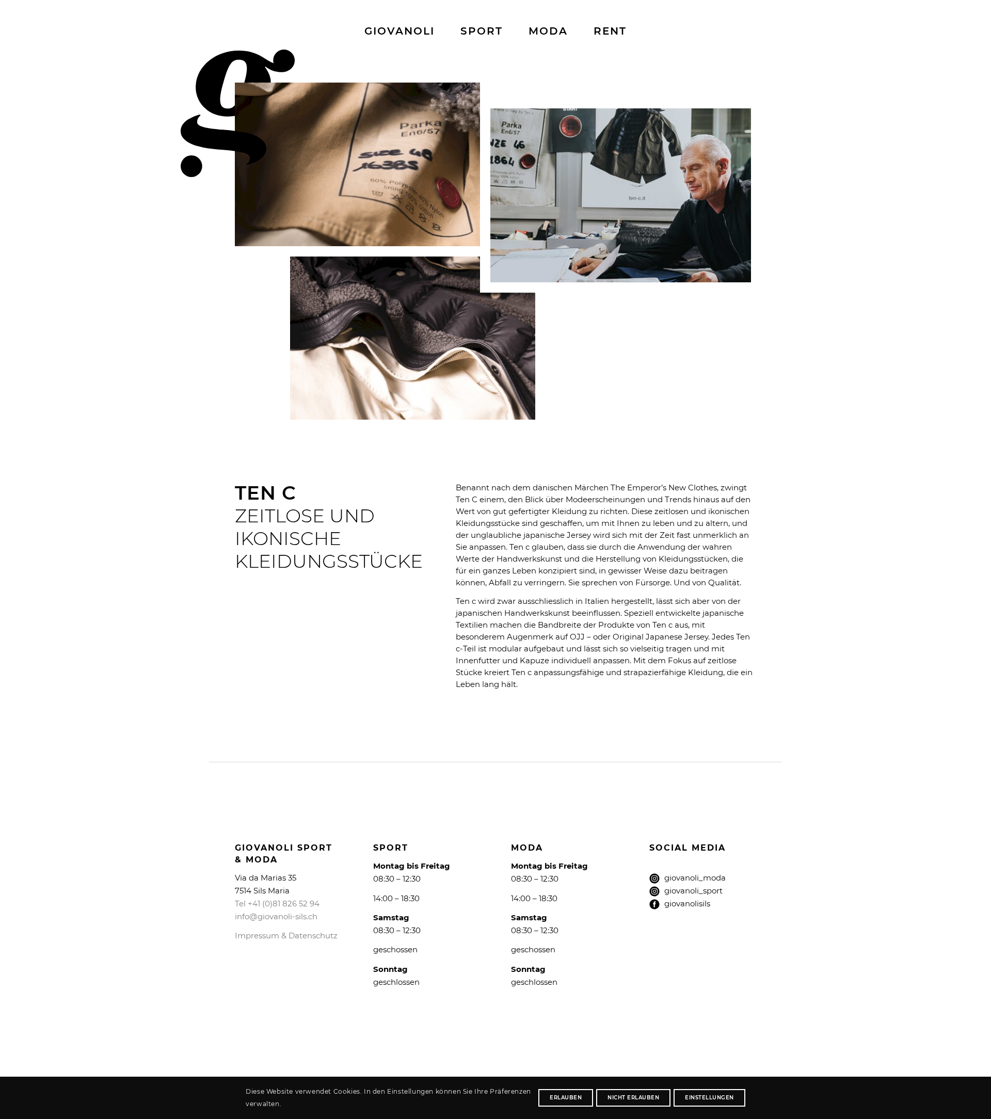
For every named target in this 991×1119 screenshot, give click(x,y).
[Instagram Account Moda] (654, 881)
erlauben (566, 1097)
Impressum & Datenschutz (286, 935)
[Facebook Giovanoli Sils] (654, 904)
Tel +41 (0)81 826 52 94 (277, 903)
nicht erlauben (633, 1097)
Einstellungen (709, 1097)
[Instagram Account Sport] (654, 891)
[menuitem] (399, 31)
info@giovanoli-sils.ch (276, 916)
